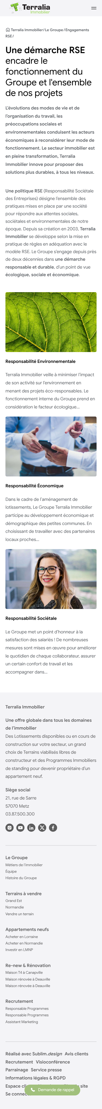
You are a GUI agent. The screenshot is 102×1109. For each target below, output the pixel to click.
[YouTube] (20, 828)
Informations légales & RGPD (35, 1078)
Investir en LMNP (19, 949)
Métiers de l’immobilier (24, 865)
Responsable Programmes (27, 1008)
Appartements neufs (27, 929)
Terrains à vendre (23, 894)
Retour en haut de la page (88, 1098)
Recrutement (19, 1001)
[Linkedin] (31, 828)
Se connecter (19, 1094)
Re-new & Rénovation (28, 965)
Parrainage (16, 1070)
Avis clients (76, 1054)
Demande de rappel (56, 1090)
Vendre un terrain (19, 914)
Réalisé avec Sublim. (33, 1054)
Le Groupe (54, 30)
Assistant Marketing (21, 1022)
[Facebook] (53, 828)
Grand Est (13, 900)
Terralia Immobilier (27, 30)
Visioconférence (53, 1062)
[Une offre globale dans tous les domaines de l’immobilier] (29, 8)
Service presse (46, 1070)
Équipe (11, 871)
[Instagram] (9, 828)
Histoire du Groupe (21, 878)
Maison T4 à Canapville (24, 972)
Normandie (14, 907)
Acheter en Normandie (24, 943)
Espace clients (20, 1086)
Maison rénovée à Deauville (27, 979)
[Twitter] (42, 828)
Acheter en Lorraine (21, 936)
